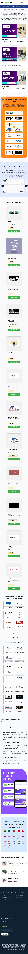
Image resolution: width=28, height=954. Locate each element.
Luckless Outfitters (8, 672)
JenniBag (10, 482)
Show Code (14, 231)
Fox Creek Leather (8, 691)
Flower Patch (8, 701)
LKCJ (8, 617)
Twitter (4, 924)
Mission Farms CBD (12, 449)
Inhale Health (8, 607)
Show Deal (14, 394)
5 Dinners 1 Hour (14, 637)
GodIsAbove (11, 352)
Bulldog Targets (11, 320)
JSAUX (9, 288)
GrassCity (19, 671)
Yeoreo (9, 255)
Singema (19, 617)
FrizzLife (19, 607)
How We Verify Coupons (7, 897)
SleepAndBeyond (19, 661)
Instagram (5, 926)
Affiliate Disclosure (19, 895)
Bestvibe (10, 578)
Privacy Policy (19, 897)
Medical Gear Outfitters (19, 627)
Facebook (5, 921)
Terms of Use (18, 899)
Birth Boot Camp (19, 691)
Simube (9, 514)
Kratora (9, 385)
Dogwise (8, 711)
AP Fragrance (19, 711)
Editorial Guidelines (6, 899)
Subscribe (5, 934)
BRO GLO (10, 221)
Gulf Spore (8, 627)
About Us (4, 895)
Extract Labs (8, 652)
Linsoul (9, 546)
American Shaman (12, 417)
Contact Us (4, 902)
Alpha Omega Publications (19, 701)
